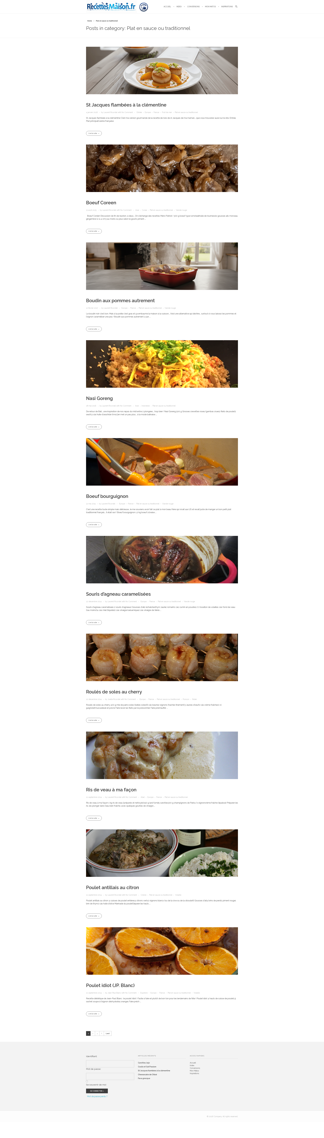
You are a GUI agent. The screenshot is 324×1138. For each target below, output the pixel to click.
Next (101, 1033)
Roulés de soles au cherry (114, 692)
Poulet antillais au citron (112, 887)
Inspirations (194, 1073)
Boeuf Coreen (101, 202)
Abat (143, 797)
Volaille (178, 895)
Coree (144, 210)
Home (89, 21)
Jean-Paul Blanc (115, 993)
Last (108, 1033)
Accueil (193, 1063)
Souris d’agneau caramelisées (118, 594)
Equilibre (144, 993)
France (156, 112)
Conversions (195, 1068)
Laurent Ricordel (111, 112)
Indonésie (146, 406)
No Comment (127, 112)
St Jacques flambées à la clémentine (126, 105)
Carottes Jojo (144, 1063)
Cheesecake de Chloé (147, 1075)
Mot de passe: (93, 1069)
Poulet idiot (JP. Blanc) (110, 985)
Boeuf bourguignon (107, 496)
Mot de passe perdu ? (97, 1096)
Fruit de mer (167, 112)
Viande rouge (181, 210)
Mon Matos (194, 1071)
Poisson (186, 699)
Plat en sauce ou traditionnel (186, 112)
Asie (137, 210)
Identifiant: (91, 1056)
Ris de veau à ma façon (111, 789)
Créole (143, 895)
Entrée (139, 112)
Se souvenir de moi (96, 1084)
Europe (148, 112)
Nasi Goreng (99, 398)
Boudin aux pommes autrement (120, 300)
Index (192, 1065)
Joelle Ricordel (114, 699)
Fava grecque (144, 1078)
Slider (194, 699)
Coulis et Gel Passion (147, 1067)
